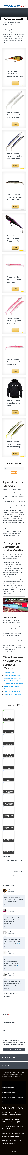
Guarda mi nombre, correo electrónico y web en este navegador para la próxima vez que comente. (14, 1042)
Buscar (14, 472)
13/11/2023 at (11, 975)
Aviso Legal (5, 1083)
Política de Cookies (8, 1087)
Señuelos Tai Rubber (8, 1057)
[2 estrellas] (18, 863)
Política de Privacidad (9, 1092)
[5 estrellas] (8, 872)
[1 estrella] (9, 863)
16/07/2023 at (11, 891)
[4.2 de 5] (23, 250)
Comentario (7, 997)
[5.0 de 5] (23, 168)
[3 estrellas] (9, 868)
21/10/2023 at (11, 933)
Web (4, 1030)
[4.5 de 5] (23, 127)
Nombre (6, 1015)
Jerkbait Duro (6, 1065)
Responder (7, 905)
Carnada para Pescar (13, 22)
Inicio (4, 22)
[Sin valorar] (23, 209)
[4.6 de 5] (23, 86)
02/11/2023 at (11, 953)
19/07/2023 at (11, 911)
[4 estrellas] (19, 868)
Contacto (5, 1102)
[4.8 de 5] (23, 415)
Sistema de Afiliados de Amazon (12, 1097)
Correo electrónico (9, 1022)
